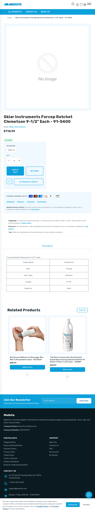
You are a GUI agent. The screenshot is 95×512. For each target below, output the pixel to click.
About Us (45, 12)
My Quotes (53, 455)
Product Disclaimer (11, 462)
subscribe (83, 401)
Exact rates (26, 223)
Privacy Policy (9, 452)
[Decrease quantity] (9, 159)
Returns (20, 202)
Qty (8, 155)
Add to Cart (27, 367)
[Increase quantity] (19, 159)
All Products (15, 12)
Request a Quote (30, 182)
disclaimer (36, 209)
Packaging (11, 146)
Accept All (72, 505)
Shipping (10, 202)
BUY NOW (35, 171)
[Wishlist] (81, 4)
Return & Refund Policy (13, 445)
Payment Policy (10, 449)
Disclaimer (42, 202)
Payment (31, 202)
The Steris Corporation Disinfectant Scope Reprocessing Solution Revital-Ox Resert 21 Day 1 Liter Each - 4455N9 (67, 359)
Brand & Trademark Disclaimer (16, 465)
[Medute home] (13, 4)
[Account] (77, 4)
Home (9, 17)
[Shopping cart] (84, 4)
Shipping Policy (10, 442)
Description (47, 246)
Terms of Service (10, 458)
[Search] (73, 4)
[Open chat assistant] (89, 494)
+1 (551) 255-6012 (16, 482)
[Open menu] (89, 4)
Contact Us (31, 12)
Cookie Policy (9, 455)
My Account (54, 452)
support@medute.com (18, 489)
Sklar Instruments (17, 127)
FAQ (50, 449)
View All (82, 310)
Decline (86, 505)
